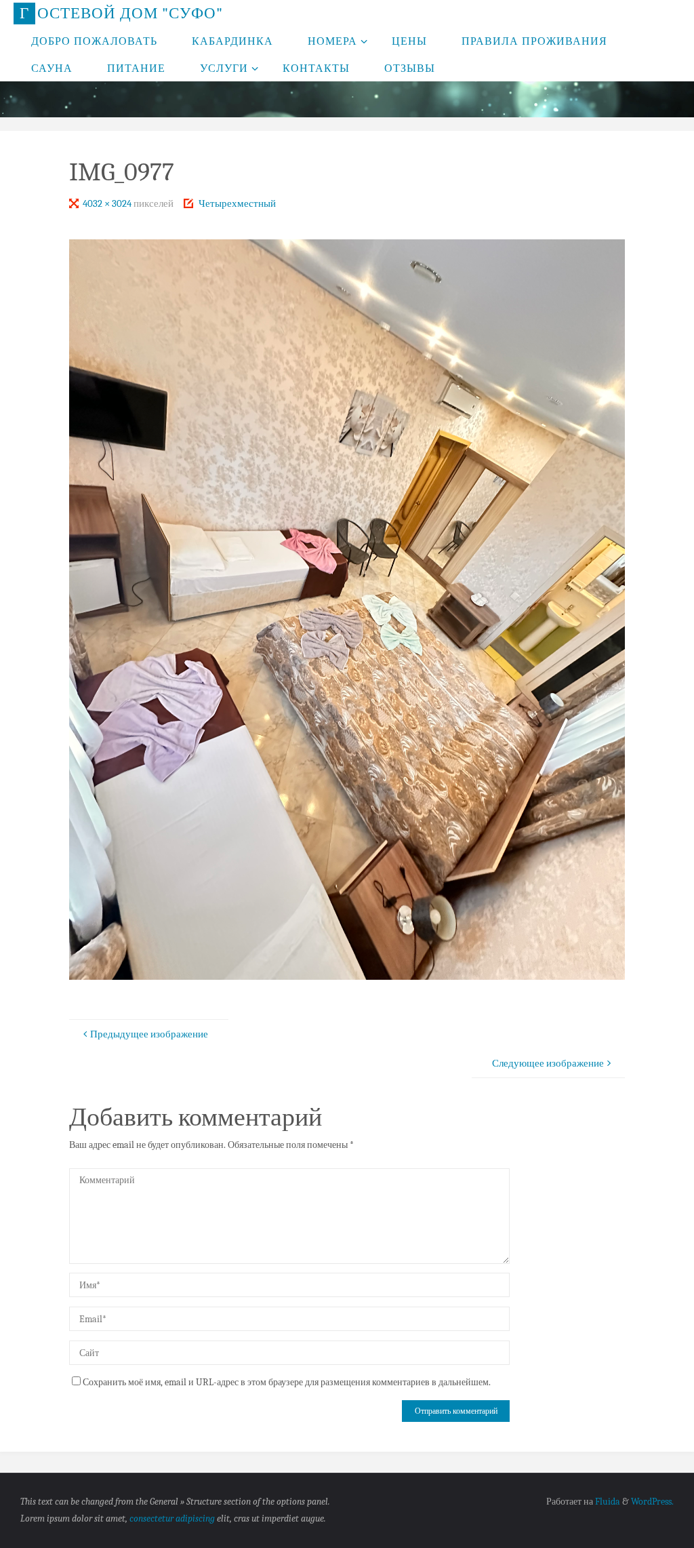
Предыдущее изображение (149, 1034)
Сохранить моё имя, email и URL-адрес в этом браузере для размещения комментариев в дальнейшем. (287, 1382)
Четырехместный (237, 203)
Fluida (606, 1501)
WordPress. (652, 1501)
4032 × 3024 (108, 203)
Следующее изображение (548, 1063)
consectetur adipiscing (172, 1518)
